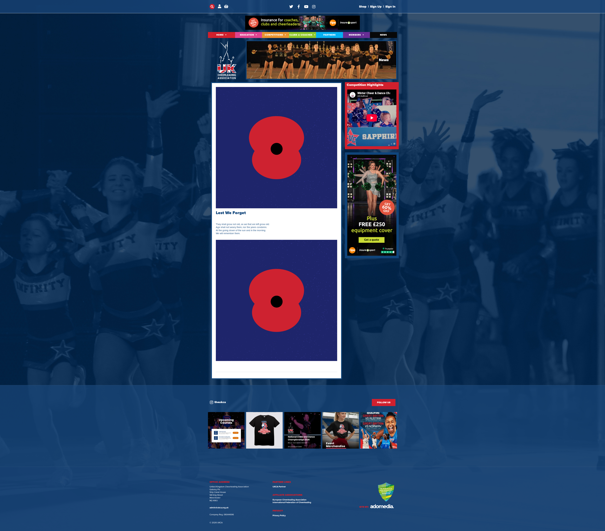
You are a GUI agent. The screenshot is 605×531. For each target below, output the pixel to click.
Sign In (390, 6)
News (383, 35)
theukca (220, 402)
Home (220, 35)
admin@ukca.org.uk (219, 507)
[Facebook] (298, 6)
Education (247, 35)
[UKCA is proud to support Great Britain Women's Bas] (378, 430)
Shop (362, 6)
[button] (212, 6)
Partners (329, 35)
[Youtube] (306, 6)
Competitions (274, 35)
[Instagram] (314, 6)
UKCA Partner (279, 486)
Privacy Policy (279, 515)
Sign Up (376, 6)
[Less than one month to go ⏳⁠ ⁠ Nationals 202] (302, 430)
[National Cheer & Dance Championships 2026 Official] (340, 430)
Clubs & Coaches (300, 35)
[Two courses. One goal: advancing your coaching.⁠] (226, 430)
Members (355, 35)
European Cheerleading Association (289, 500)
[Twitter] (291, 6)
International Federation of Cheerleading (292, 502)
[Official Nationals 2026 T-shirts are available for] (264, 430)
